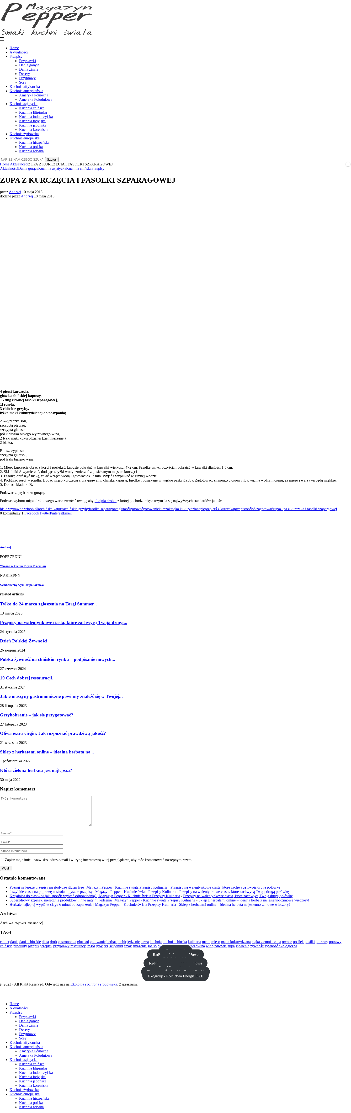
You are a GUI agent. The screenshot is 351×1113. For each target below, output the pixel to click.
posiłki (310, 942)
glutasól (124, 509)
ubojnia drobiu (106, 501)
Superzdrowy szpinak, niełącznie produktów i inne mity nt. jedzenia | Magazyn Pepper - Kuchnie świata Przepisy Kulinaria (102, 900)
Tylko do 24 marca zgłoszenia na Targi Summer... (48, 603)
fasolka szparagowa (103, 509)
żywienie (242, 946)
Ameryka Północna (33, 95)
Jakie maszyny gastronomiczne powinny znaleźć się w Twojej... (61, 696)
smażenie (140, 946)
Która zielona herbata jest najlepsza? (36, 770)
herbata (111, 942)
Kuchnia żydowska (24, 134)
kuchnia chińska (175, 942)
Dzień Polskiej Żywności (23, 640)
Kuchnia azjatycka (23, 104)
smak (128, 946)
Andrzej (15, 192)
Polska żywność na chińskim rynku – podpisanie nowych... (57, 659)
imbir (122, 942)
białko (36, 509)
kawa (145, 942)
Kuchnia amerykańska (26, 91)
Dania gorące (29, 65)
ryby (99, 946)
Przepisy (16, 56)
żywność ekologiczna (281, 946)
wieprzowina (195, 946)
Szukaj (52, 159)
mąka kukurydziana (185, 509)
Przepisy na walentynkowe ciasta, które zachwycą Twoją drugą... (63, 622)
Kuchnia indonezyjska (36, 117)
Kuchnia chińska (31, 108)
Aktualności (19, 52)
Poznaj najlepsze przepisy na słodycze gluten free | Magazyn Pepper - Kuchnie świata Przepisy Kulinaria (88, 887)
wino (209, 946)
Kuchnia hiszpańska (34, 142)
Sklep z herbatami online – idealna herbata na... (47, 751)
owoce (287, 942)
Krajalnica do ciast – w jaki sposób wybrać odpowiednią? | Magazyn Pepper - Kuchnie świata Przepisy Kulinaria (95, 896)
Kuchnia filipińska (33, 112)
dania (14, 942)
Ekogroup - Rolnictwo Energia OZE (175, 976)
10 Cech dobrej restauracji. (26, 677)
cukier (4, 942)
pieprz (205, 509)
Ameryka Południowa (35, 99)
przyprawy (61, 946)
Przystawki (27, 61)
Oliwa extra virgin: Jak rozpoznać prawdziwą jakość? (53, 733)
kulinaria (194, 942)
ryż (106, 946)
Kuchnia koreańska (33, 129)
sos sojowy (156, 946)
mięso (215, 942)
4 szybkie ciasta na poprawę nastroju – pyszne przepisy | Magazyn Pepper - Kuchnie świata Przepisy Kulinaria (93, 892)
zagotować (264, 509)
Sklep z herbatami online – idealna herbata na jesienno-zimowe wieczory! (253, 900)
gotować (136, 509)
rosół (248, 509)
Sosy (23, 82)
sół (254, 509)
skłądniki (116, 946)
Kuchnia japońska (32, 125)
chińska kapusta (53, 509)
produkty (20, 946)
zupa (276, 509)
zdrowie (220, 946)
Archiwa (6, 923)
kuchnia (156, 942)
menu (206, 942)
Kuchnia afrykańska (25, 87)
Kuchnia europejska (25, 138)
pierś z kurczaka (222, 509)
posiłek (298, 942)
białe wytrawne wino (16, 509)
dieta (45, 942)
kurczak (165, 509)
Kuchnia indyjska (32, 121)
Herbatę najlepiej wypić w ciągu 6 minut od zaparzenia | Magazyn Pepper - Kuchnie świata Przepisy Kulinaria (93, 904)
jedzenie (133, 942)
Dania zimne (28, 69)
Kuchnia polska (31, 147)
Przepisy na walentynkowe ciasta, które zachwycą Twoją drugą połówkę (225, 887)
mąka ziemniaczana (266, 942)
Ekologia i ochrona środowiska (93, 984)
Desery (24, 74)
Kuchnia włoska (31, 151)
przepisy (46, 946)
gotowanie (151, 509)
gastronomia (67, 942)
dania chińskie (30, 942)
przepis (239, 509)
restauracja (78, 946)
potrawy (322, 942)
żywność (257, 946)
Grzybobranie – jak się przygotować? (36, 714)
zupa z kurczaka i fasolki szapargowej (308, 509)
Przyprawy (27, 78)
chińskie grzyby (77, 509)
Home (14, 48)
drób (53, 942)
